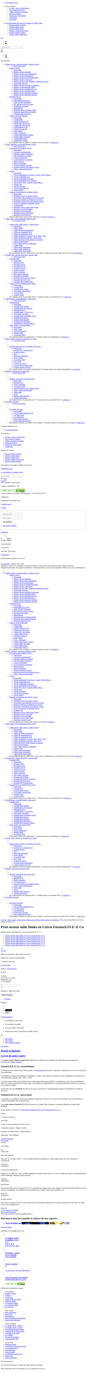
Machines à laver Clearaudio (23, 209)
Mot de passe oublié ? (10, 526)
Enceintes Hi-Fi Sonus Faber (23, 282)
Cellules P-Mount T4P (21, 121)
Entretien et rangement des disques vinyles (23, 192)
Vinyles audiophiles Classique (24, 179)
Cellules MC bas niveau (22, 123)
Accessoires (9, 1297)
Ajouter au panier (7, 995)
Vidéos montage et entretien (18, 12)
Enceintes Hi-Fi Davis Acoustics (24, 278)
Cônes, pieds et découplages (23, 169)
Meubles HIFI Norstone (22, 396)
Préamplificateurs (19, 310)
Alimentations (18, 108)
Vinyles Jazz (18, 184)
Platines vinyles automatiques (23, 76)
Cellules (8, 1295)
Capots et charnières (20, 158)
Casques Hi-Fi (18, 287)
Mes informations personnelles (15, 1318)
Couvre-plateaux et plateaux (23, 160)
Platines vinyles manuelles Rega (24, 91)
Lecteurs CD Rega (20, 364)
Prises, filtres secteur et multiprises (25, 243)
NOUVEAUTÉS (19, 66)
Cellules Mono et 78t (21, 127)
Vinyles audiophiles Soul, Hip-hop (25, 181)
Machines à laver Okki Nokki (23, 213)
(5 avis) (3, 951)
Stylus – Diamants (20, 133)
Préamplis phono (15, 97)
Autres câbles (18, 245)
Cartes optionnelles (20, 331)
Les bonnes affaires (11, 1303)
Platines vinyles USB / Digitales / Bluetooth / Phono (31, 81)
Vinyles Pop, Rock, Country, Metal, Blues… (29, 182)
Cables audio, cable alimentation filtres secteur (20, 219)
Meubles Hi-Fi (18, 383)
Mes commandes (10, 1312)
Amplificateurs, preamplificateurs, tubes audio (20, 299)
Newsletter (13, 19)
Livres (16, 394)
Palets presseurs (19, 161)
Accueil (3, 920)
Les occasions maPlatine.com (23, 413)
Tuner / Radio (18, 358)
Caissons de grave (20, 268)
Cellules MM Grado (20, 139)
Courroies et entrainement (22, 152)
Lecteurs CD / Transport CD (23, 350)
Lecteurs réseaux (19, 352)
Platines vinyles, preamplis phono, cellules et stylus (22, 64)
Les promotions (19, 417)
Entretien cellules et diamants (23, 154)
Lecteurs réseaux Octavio (22, 367)
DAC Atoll (17, 362)
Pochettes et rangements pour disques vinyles (29, 201)
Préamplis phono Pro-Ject (22, 114)
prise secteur (41, 1070)
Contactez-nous (6, 504)
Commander (5, 555)
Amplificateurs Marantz (21, 320)
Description (9, 1039)
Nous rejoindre (10, 1352)
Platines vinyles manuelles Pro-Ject (25, 89)
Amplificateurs (14, 303)
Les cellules (9, 1335)
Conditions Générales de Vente (15, 1346)
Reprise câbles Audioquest (18, 34)
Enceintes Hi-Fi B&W (21, 276)
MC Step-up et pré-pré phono (23, 104)
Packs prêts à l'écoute (21, 83)
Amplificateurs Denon (21, 318)
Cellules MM (18, 120)
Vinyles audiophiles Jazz (22, 177)
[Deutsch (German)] (6, 44)
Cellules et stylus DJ (20, 129)
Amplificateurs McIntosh (22, 322)
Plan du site (9, 1356)
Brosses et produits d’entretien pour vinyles (28, 200)
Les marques (9, 1307)
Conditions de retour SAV (13, 1354)
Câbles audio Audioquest (22, 249)
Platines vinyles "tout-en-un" (23, 79)
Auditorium (13, 18)
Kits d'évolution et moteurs (23, 156)
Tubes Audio (18, 329)
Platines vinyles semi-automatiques (25, 74)
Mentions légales (10, 1344)
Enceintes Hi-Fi (19, 262)
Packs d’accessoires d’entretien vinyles (26, 203)
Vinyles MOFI (18, 190)
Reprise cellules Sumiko (17, 33)
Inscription (4, 532)
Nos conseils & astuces (12, 1043)
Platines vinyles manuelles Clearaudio (26, 85)
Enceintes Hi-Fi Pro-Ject (22, 280)
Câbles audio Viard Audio (22, 251)
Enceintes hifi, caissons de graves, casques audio (21, 255)
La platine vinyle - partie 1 (14, 1327)
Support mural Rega (20, 398)
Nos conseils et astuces (17, 10)
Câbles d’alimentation (21, 242)
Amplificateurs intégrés (21, 306)
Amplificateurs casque (21, 289)
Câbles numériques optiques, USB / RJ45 (27, 238)
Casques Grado (19, 295)
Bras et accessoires (20, 163)
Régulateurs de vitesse (21, 106)
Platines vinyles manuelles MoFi (24, 87)
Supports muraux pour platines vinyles (26, 167)
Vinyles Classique (20, 186)
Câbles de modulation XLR (23, 234)
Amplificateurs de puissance (23, 308)
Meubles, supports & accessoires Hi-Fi (22, 379)
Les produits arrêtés (11, 1305)
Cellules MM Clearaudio (22, 137)
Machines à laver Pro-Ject (22, 215)
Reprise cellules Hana (16, 27)
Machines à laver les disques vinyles (26, 196)
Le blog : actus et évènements (19, 8)
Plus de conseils (6, 1227)
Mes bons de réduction (12, 1320)
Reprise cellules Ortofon (17, 25)
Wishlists (6, 999)
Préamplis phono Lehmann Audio (25, 110)
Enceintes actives (19, 264)
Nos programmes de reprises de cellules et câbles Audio (23, 23)
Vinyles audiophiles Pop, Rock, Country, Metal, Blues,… (33, 175)
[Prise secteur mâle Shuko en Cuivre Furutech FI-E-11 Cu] (25, 936)
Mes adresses (9, 1316)
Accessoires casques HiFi (22, 291)
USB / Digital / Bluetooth (22, 102)
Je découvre (54, 142)
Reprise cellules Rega (16, 29)
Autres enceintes (19, 270)
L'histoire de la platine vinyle (14, 1331)
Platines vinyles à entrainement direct (26, 78)
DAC (15, 354)
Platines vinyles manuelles (22, 72)
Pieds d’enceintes (19, 272)
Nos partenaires (10, 1350)
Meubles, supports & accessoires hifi (17, 371)
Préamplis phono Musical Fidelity (25, 112)
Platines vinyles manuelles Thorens (25, 95)
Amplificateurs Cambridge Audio (25, 316)
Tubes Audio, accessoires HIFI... (20, 325)
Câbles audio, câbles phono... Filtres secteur (24, 224)
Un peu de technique (12, 1337)
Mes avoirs (8, 1314)
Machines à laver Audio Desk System (26, 207)
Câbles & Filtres (10, 1301)
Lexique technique (7, 1139)
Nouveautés (18, 70)
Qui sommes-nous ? (11, 2)
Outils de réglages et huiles (23, 165)
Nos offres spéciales (11, 402)
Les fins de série (19, 415)
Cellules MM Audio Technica (23, 135)
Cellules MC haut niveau (22, 125)
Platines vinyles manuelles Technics (25, 93)
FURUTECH (12, 969)
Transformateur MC (11, 1339)
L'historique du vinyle (12, 1333)
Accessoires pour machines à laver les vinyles (29, 198)
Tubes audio (18, 392)
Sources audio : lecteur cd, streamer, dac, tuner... (21, 339)
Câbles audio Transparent (22, 247)
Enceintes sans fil (19, 266)
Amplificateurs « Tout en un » (24, 312)
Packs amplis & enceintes (22, 421)
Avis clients (9, 1041)
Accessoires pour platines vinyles (20, 148)
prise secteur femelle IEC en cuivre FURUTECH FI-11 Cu (41, 1110)
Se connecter (7, 522)
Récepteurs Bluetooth (21, 356)
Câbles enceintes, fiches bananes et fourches (28, 240)
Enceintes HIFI (14, 259)
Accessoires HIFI (19, 335)
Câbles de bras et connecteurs (23, 230)
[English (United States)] (6, 42)
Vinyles (11, 171)
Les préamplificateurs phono (14, 1329)
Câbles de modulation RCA (23, 232)
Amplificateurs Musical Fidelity (24, 323)
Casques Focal (18, 293)
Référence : (5, 991)
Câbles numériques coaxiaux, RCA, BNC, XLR (30, 236)
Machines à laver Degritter (22, 211)
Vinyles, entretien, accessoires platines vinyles (20, 144)
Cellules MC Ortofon (21, 140)
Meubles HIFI (18, 333)
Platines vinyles (14, 68)
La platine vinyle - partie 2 (14, 1326)
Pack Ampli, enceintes (21, 274)
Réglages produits (15, 14)
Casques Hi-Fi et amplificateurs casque (22, 283)
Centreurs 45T (18, 205)
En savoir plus (5, 965)
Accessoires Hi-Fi (20, 386)
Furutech (19, 1062)
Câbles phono (18, 228)
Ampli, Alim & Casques (13, 1299)
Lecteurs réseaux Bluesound (23, 365)
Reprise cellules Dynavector (18, 31)
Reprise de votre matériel (17, 16)
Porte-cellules (18, 131)
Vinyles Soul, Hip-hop (21, 188)
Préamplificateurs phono (22, 100)
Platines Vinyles (10, 1294)
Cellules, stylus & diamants (18, 116)
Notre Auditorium (11, 1358)
